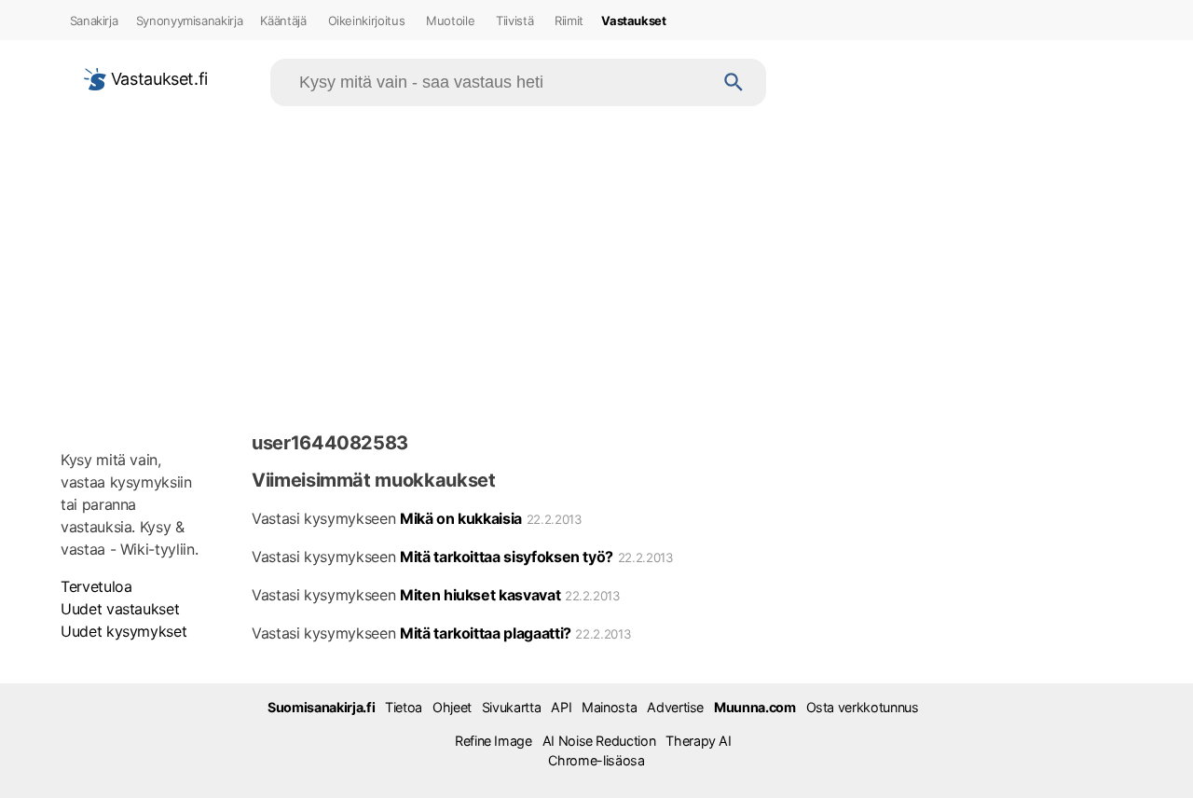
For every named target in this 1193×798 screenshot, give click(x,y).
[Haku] (734, 82)
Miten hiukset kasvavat (480, 594)
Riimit (569, 20)
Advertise (675, 707)
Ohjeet (452, 707)
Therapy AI (698, 741)
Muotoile (450, 20)
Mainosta (609, 707)
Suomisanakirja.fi (321, 707)
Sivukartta (511, 707)
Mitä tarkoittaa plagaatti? (485, 633)
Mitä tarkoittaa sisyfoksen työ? (506, 556)
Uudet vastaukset (120, 608)
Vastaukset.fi (157, 79)
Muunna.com (754, 707)
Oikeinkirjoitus (366, 20)
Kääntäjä (283, 20)
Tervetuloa (96, 586)
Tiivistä (514, 20)
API (561, 707)
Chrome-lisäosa (596, 760)
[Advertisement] (596, 264)
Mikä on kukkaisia (461, 518)
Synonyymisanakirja (189, 20)
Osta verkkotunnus (862, 707)
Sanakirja (94, 20)
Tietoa (403, 707)
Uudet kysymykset (123, 631)
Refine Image (493, 741)
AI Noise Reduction (599, 741)
